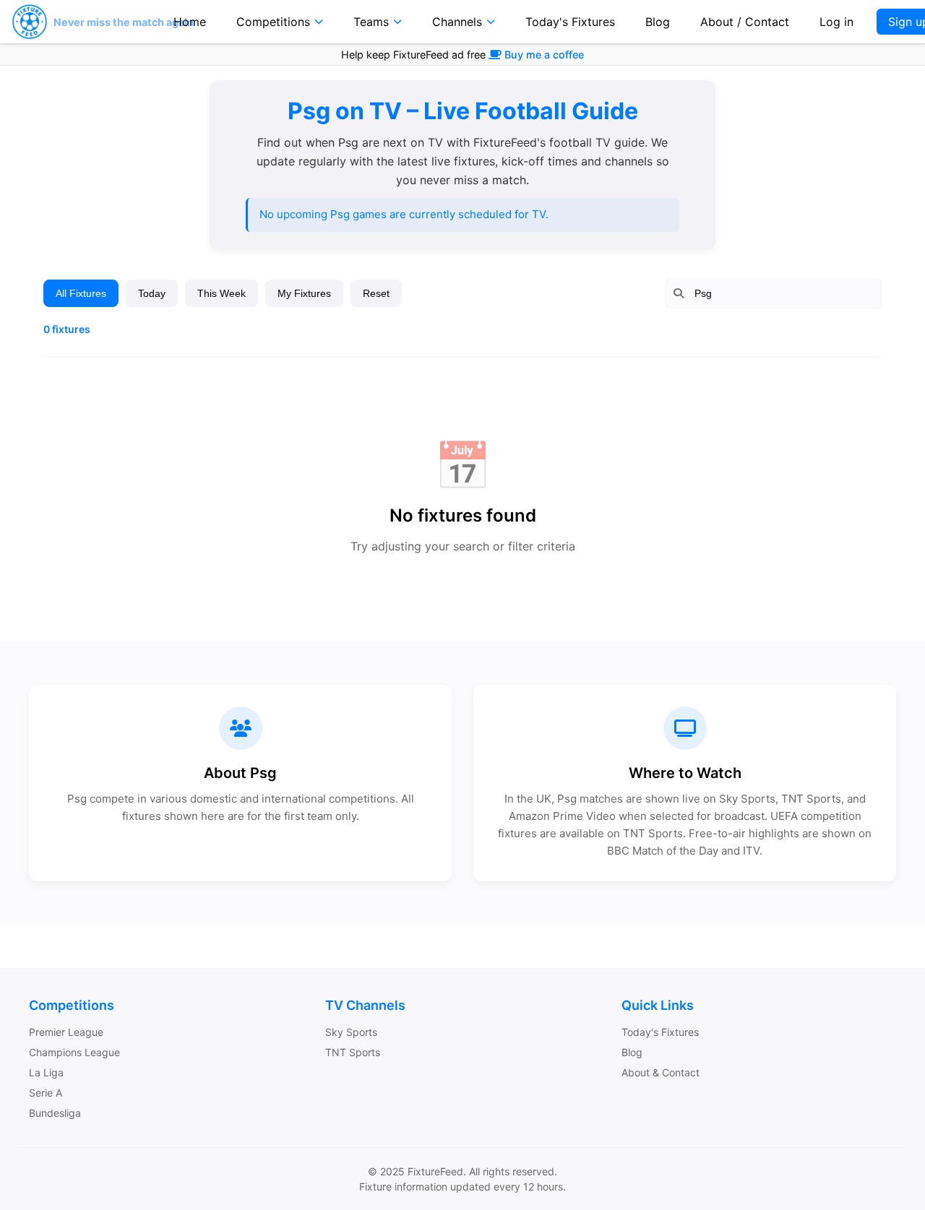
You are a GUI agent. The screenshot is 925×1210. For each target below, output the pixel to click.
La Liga (46, 1072)
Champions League (74, 1052)
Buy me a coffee (544, 54)
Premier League (66, 1032)
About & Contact (660, 1072)
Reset (376, 293)
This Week (221, 293)
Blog (657, 21)
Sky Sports (351, 1032)
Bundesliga (55, 1113)
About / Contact (744, 21)
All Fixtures (81, 293)
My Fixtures (304, 293)
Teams (371, 21)
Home (189, 21)
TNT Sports (352, 1052)
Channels (457, 21)
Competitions (273, 21)
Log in (836, 21)
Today (151, 293)
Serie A (45, 1092)
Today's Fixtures (570, 21)
